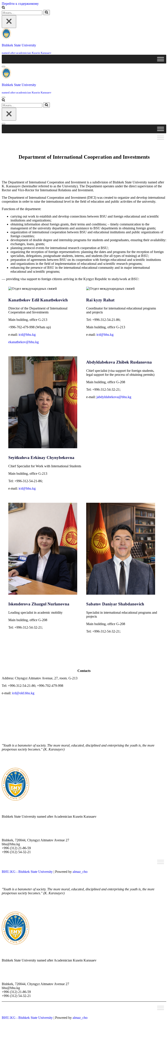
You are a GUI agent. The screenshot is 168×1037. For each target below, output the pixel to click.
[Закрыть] (9, 21)
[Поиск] (3, 8)
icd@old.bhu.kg (23, 693)
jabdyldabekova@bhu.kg (113, 397)
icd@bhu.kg (27, 334)
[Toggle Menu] (160, 59)
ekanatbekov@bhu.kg (23, 342)
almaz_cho (80, 872)
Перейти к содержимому (20, 3)
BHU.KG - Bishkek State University (27, 872)
